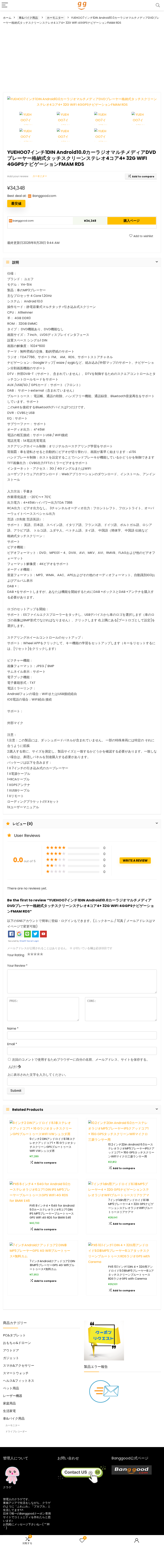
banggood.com (23, 221)
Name (12, 1028)
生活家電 (9, 1411)
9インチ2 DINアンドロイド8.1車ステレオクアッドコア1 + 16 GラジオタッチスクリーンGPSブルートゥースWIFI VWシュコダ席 (53, 1145)
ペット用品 (11, 1388)
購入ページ (132, 220)
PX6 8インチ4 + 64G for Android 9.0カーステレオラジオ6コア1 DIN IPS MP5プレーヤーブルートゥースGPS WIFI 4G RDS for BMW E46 (52, 1212)
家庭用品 (9, 1403)
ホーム (7, 18)
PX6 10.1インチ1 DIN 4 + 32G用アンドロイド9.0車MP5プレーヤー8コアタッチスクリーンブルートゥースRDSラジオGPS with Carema (131, 1273)
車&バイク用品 (28, 18)
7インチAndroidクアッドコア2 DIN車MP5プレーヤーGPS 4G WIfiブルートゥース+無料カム (52, 1265)
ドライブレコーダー (16, 1431)
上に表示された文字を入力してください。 (37, 1074)
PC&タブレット (14, 1335)
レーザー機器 (12, 1396)
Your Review (17, 966)
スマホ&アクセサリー (18, 1365)
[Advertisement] (82, 58)
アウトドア (11, 1350)
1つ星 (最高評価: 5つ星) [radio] (28, 954)
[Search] (158, 5)
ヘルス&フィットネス (18, 1380)
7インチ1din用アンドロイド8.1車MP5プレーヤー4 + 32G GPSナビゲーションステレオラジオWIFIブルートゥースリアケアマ (131, 1206)
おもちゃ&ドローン (17, 1343)
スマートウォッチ (16, 1373)
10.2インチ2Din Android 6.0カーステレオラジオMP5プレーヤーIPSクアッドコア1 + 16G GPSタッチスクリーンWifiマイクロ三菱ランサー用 (131, 1150)
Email (12, 1044)
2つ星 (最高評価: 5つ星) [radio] (30, 954)
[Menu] (5, 5)
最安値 (16, 203)
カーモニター (55, 18)
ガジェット (11, 1358)
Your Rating (15, 955)
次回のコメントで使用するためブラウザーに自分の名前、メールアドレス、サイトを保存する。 (81, 1059)
